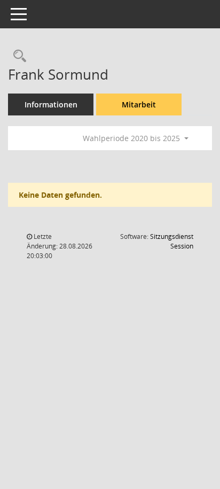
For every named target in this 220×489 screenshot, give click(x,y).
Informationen (51, 104)
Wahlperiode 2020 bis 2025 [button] (132, 138)
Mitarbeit (139, 104)
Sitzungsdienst (171, 241)
